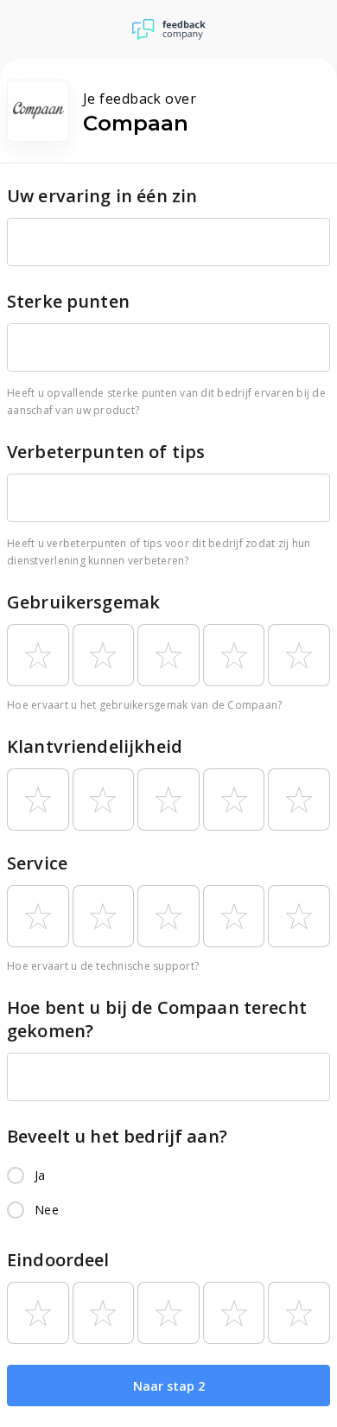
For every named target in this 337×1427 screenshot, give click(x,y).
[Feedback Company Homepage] (169, 29)
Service (37, 863)
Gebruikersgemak (83, 602)
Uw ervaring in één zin (102, 195)
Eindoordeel (58, 1259)
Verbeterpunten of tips (106, 451)
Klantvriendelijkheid (94, 746)
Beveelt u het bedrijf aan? (117, 1136)
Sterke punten (68, 301)
